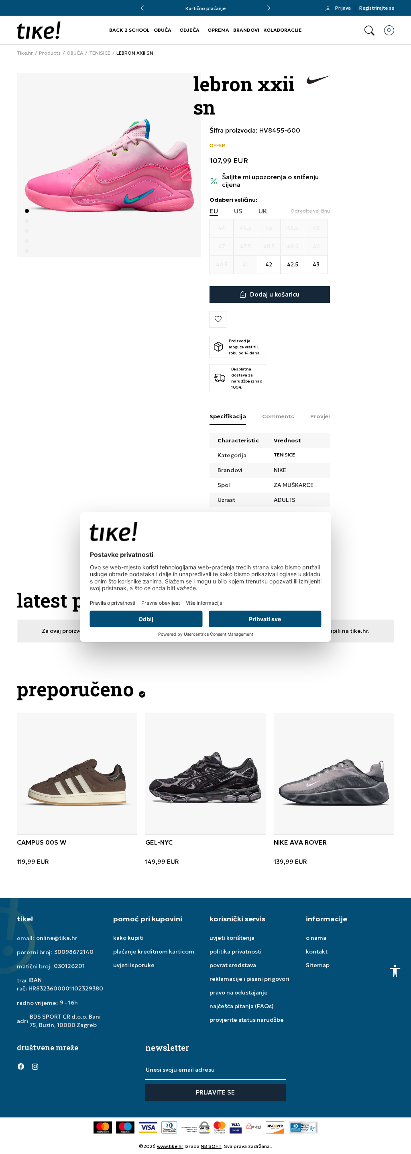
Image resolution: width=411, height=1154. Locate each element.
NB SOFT (211, 1146)
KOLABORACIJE (282, 30)
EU (214, 211)
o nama (316, 937)
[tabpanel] (109, 164)
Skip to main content (49, 12)
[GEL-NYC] (205, 773)
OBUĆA (162, 30)
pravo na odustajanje (239, 992)
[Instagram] (35, 1066)
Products (50, 53)
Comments (278, 416)
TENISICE (99, 53)
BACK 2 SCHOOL (129, 30)
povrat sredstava (233, 965)
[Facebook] (21, 1066)
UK (262, 211)
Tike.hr (25, 53)
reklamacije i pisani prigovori (249, 978)
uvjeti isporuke (134, 965)
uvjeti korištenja (232, 937)
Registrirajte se (376, 8)
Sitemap (318, 965)
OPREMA (218, 30)
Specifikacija (228, 416)
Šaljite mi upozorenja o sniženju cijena (270, 180)
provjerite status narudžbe (247, 1019)
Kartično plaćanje (205, 8)
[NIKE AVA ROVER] (334, 773)
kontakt (317, 951)
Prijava (343, 8)
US (238, 211)
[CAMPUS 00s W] (77, 773)
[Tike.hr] (39, 30)
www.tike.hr (170, 1146)
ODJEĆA (189, 30)
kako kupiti (128, 937)
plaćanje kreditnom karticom (153, 951)
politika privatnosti (236, 951)
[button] (369, 30)
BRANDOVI (246, 30)
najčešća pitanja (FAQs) (242, 1006)
